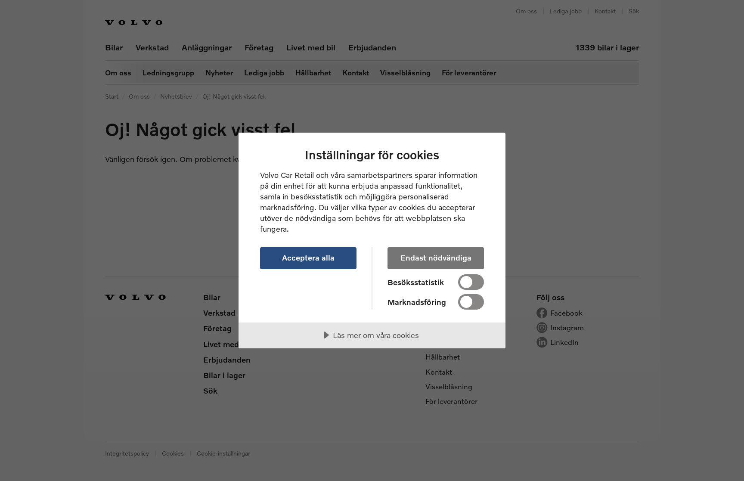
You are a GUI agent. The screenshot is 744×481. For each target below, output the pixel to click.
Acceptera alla (308, 257)
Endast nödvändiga (435, 257)
